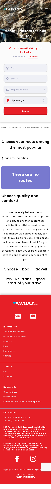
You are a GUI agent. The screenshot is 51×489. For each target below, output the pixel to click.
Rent (5, 371)
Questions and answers (14, 336)
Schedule (7, 376)
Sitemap (7, 356)
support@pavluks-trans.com (17, 417)
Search (25, 111)
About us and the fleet (14, 331)
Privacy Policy (10, 397)
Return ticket (9, 351)
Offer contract (10, 392)
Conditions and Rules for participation (22, 401)
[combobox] (27, 68)
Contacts (7, 341)
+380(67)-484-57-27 (13, 420)
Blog (5, 346)
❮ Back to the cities (14, 158)
